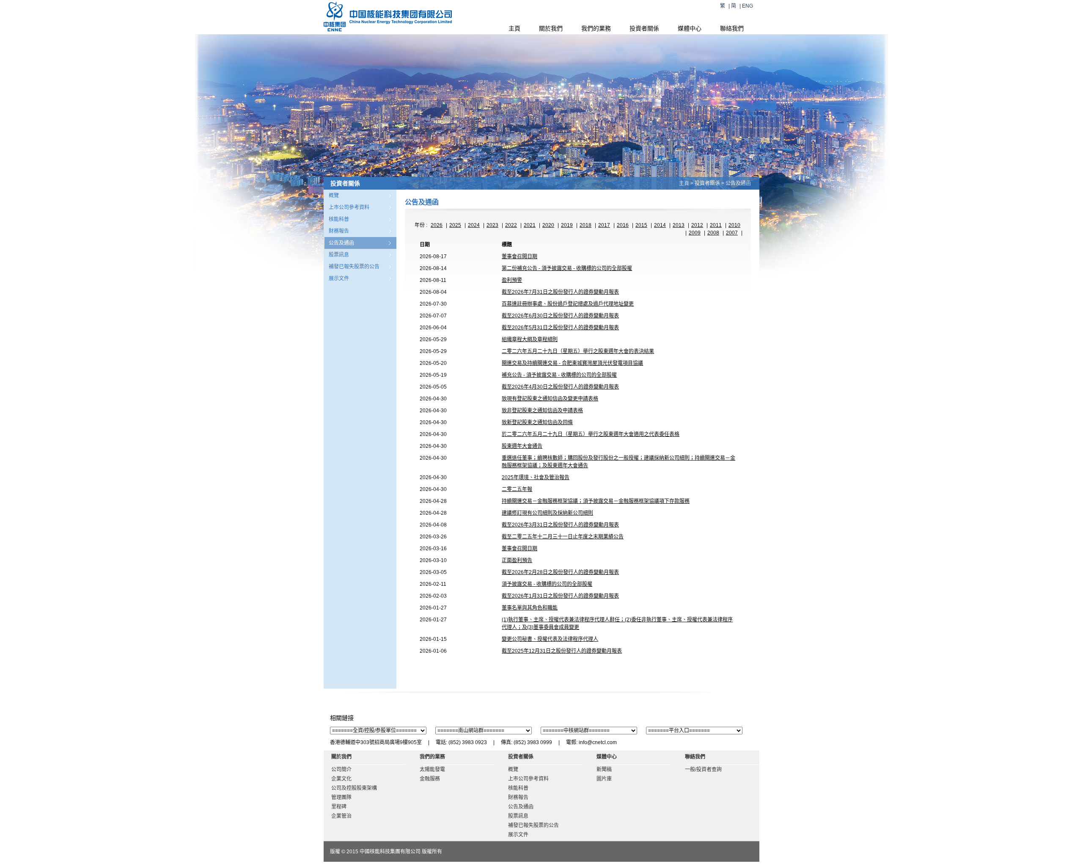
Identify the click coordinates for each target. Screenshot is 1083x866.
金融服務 (430, 779)
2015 (641, 225)
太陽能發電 (432, 769)
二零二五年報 (517, 489)
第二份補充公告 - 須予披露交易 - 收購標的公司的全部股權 (567, 268)
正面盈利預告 (517, 560)
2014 (660, 225)
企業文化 (341, 779)
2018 (585, 225)
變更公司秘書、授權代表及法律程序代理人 (550, 639)
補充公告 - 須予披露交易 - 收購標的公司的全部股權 (559, 375)
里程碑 (338, 807)
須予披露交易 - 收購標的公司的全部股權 (547, 584)
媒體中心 (689, 28)
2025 (455, 225)
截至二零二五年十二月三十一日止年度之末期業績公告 (563, 537)
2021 (530, 225)
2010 (734, 225)
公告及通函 (341, 243)
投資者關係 (644, 28)
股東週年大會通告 (522, 446)
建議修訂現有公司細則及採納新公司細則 (547, 513)
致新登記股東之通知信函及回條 (537, 422)
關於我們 (551, 28)
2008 (713, 233)
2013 (678, 225)
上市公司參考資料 (349, 207)
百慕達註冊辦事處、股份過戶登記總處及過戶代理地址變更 (568, 304)
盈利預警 (512, 280)
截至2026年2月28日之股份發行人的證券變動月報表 (560, 572)
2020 (548, 225)
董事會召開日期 (519, 256)
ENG (747, 6)
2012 (697, 225)
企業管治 (341, 816)
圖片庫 (604, 779)
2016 (623, 225)
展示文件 (339, 278)
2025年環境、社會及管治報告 (535, 477)
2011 (716, 225)
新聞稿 (604, 769)
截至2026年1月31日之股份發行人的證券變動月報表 (560, 596)
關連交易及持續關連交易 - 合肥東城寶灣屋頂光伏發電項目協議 (572, 363)
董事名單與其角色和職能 (530, 608)
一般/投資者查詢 (703, 769)
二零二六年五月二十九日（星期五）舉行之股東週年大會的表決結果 (578, 351)
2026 (437, 225)
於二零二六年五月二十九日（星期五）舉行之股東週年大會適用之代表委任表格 (590, 434)
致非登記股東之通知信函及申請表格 (542, 411)
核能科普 (339, 219)
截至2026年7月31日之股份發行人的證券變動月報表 (560, 292)
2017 (604, 225)
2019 (567, 225)
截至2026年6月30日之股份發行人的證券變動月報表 (560, 316)
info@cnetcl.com (598, 742)
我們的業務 (596, 28)
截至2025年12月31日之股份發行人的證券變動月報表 (562, 651)
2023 (492, 225)
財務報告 (339, 231)
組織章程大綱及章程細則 (530, 339)
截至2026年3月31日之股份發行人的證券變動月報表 (560, 525)
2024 (474, 225)
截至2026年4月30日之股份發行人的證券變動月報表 (560, 387)
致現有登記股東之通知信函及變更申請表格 (550, 399)
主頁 (514, 28)
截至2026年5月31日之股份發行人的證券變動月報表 (560, 328)
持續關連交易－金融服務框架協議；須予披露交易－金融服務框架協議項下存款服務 (596, 501)
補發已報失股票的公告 (354, 267)
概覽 (334, 196)
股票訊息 (339, 255)
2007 (732, 233)
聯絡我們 (732, 28)
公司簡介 (341, 769)
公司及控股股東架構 (354, 788)
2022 (511, 225)
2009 (695, 233)
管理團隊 (341, 797)
